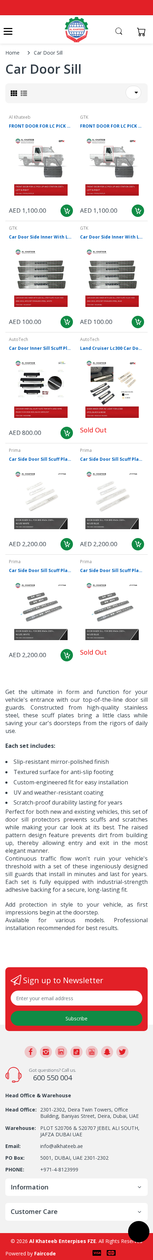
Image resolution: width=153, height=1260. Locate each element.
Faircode (45, 1253)
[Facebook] (31, 1052)
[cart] (143, 31)
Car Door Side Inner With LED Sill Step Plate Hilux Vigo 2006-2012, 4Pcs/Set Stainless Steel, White (41, 237)
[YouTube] (92, 1052)
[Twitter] (122, 1052)
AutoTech (18, 339)
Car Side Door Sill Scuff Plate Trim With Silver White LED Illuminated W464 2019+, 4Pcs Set (41, 459)
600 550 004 (52, 1077)
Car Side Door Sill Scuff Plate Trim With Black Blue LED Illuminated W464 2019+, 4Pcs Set (112, 570)
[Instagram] (46, 1052)
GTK (84, 117)
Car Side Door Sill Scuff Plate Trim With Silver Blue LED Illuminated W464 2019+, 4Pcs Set (112, 459)
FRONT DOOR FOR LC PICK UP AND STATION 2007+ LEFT (112, 126)
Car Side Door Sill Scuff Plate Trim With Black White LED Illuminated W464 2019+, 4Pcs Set (41, 570)
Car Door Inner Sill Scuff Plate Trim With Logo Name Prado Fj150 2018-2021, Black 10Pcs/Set (41, 348)
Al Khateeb (20, 117)
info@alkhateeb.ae (61, 1146)
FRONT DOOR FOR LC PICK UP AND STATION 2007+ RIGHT (41, 126)
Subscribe (76, 1018)
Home (12, 52)
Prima (15, 450)
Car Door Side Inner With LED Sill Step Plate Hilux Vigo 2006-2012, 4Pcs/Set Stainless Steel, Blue (112, 237)
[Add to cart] (66, 211)
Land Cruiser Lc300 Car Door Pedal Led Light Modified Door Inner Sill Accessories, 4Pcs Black (112, 348)
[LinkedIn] (61, 1052)
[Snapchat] (107, 1052)
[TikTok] (76, 1052)
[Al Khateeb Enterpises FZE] (76, 29)
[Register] (129, 31)
